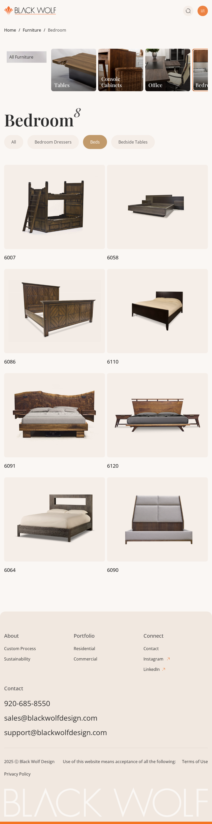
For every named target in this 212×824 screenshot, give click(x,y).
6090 (112, 569)
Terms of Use (195, 761)
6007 (10, 257)
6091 (10, 465)
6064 (10, 569)
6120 (112, 465)
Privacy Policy (17, 774)
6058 (112, 257)
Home (10, 30)
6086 (10, 361)
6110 (112, 361)
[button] (203, 11)
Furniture (32, 30)
